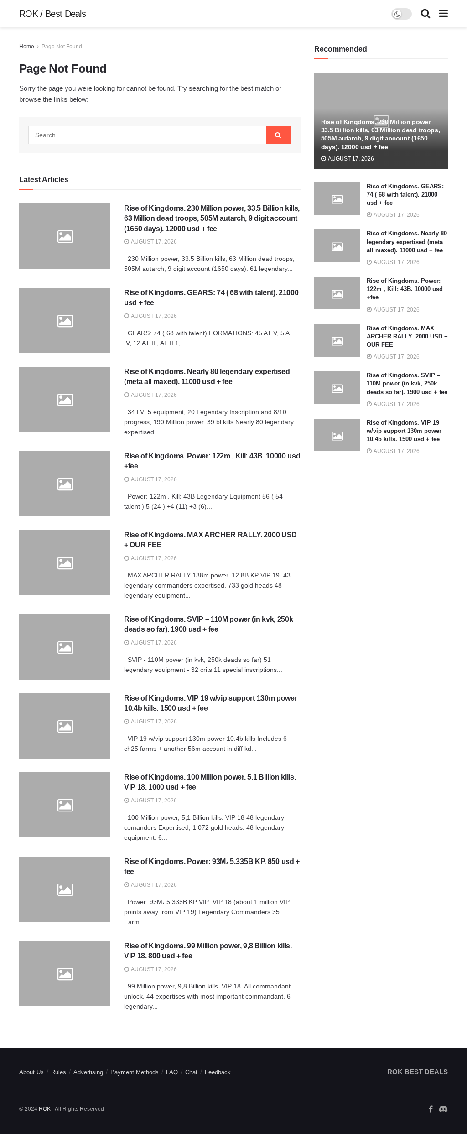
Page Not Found (62, 46)
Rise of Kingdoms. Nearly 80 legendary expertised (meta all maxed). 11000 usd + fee (407, 241)
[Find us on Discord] (443, 1109)
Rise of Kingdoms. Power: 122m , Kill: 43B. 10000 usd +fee (405, 289)
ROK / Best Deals (52, 13)
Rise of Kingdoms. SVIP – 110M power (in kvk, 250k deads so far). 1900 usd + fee (407, 383)
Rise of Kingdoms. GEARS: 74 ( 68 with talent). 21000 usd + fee (405, 194)
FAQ (172, 1072)
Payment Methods (134, 1072)
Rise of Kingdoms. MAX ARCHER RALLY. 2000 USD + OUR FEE (407, 336)
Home (26, 46)
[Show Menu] (443, 13)
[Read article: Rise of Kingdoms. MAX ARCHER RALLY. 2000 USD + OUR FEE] (64, 562)
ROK (45, 1109)
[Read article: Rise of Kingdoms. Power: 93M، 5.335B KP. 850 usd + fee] (64, 889)
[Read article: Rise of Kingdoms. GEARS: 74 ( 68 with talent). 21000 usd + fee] (64, 320)
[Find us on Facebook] (431, 1109)
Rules (58, 1072)
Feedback (218, 1072)
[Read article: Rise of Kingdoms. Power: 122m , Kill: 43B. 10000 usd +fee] (64, 483)
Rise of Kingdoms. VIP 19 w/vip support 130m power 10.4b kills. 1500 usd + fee (404, 430)
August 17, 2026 (153, 242)
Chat (191, 1072)
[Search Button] (425, 13)
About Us (31, 1072)
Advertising (88, 1072)
